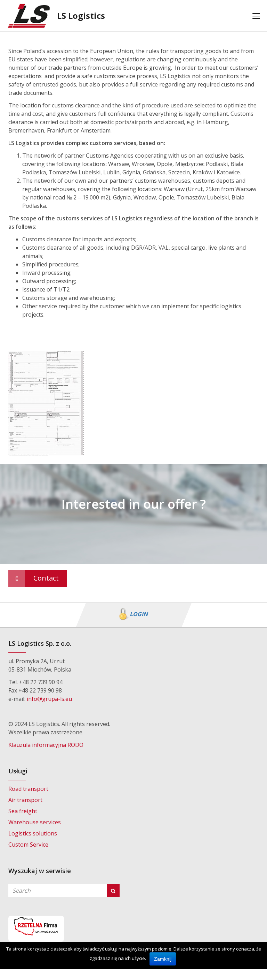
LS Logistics (81, 15)
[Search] (113, 890)
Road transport (28, 789)
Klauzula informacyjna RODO (45, 745)
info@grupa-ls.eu (49, 699)
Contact (46, 578)
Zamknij (162, 959)
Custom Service (28, 844)
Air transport (25, 800)
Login (139, 614)
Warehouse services (34, 822)
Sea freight (22, 811)
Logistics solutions (32, 833)
